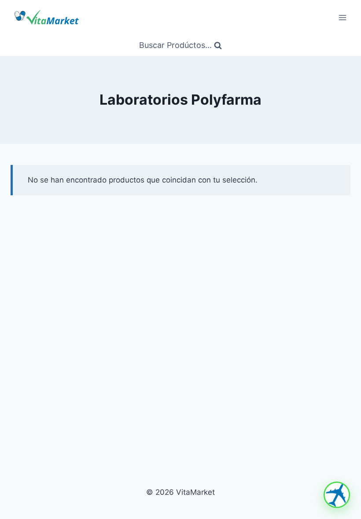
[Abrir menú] (342, 17)
